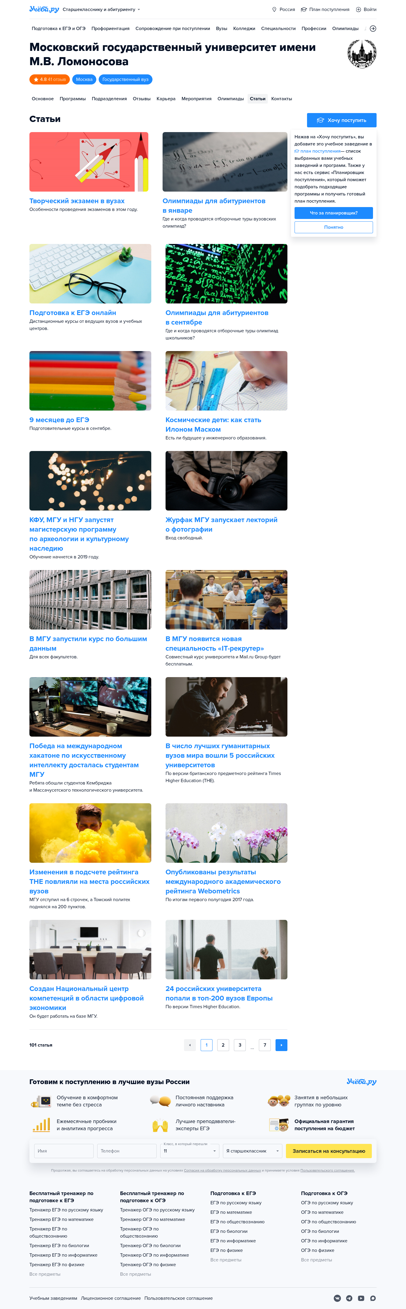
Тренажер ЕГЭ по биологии (59, 1246)
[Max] (373, 1298)
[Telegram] (349, 1298)
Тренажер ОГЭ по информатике (154, 1255)
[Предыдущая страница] (190, 1045)
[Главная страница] (44, 9)
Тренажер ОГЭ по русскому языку (157, 1210)
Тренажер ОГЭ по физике (148, 1265)
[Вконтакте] (337, 1298)
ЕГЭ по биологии (229, 1231)
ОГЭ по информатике (324, 1241)
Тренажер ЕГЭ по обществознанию (48, 1232)
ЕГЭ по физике (226, 1250)
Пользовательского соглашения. (327, 1170)
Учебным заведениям (53, 1298)
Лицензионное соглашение (111, 1298)
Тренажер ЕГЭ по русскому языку (66, 1210)
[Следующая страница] (281, 1045)
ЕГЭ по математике (231, 1212)
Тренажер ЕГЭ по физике (56, 1265)
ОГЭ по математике (322, 1212)
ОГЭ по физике (317, 1250)
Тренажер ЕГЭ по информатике (63, 1255)
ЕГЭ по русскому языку (236, 1203)
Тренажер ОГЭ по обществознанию (139, 1232)
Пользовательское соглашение (178, 1298)
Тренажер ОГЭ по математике (152, 1219)
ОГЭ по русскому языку (327, 1203)
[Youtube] (361, 1298)
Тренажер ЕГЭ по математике (61, 1219)
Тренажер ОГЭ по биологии (150, 1246)
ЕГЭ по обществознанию (237, 1222)
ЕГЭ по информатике (233, 1241)
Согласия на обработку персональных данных (222, 1170)
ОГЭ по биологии (320, 1231)
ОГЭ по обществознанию (328, 1222)
